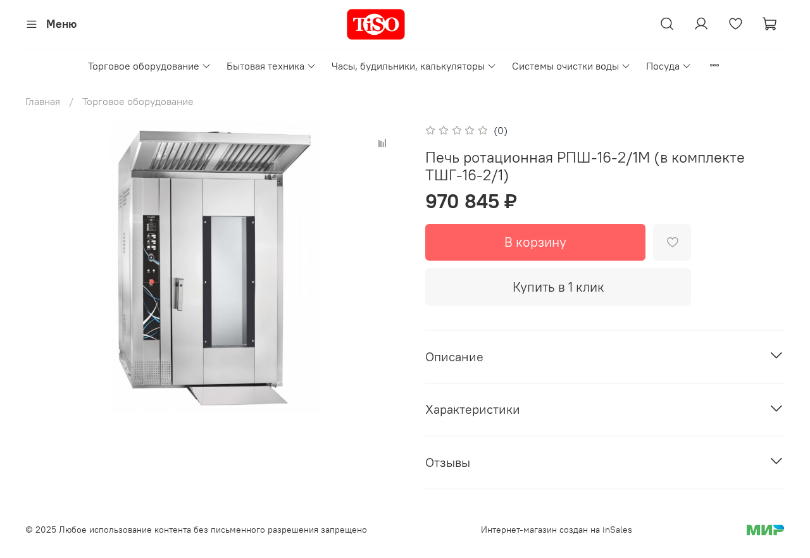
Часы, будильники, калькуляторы (408, 65)
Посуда (663, 65)
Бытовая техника (265, 65)
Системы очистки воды (565, 65)
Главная (42, 101)
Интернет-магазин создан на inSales (556, 529)
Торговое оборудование (143, 65)
